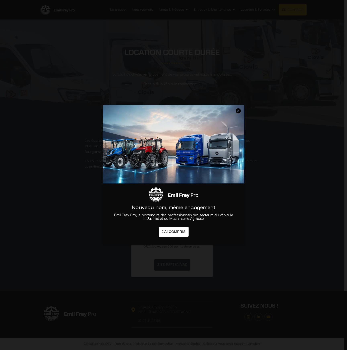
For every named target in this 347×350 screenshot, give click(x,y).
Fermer (238, 114)
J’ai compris (174, 232)
